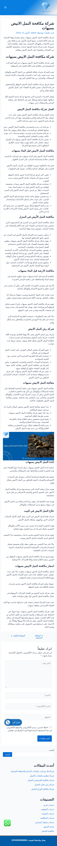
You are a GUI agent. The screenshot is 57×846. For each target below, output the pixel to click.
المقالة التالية (18, 636)
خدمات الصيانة (48, 814)
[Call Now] (8, 722)
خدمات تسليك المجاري (44, 822)
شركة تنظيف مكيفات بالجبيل (42, 776)
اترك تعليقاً (49, 33)
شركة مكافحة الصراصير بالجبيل (41, 780)
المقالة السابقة (39, 637)
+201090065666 (20, 840)
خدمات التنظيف (47, 809)
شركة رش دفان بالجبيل (44, 784)
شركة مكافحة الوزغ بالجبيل (42, 789)
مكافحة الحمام (48, 831)
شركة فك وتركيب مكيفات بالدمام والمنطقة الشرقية (32, 771)
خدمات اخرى (48, 805)
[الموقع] (28, 717)
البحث (51, 750)
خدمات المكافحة (47, 818)
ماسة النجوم (49, 827)
